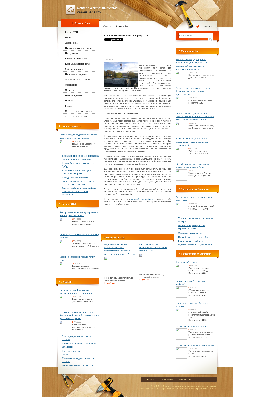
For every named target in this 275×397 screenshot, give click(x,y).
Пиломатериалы (73, 95)
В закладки (206, 26)
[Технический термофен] (181, 275)
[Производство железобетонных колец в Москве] (65, 250)
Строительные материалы (78, 111)
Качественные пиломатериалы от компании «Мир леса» (79, 172)
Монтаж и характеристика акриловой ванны (191, 227)
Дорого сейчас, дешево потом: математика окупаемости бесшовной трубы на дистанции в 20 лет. (119, 249)
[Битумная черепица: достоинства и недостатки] (181, 213)
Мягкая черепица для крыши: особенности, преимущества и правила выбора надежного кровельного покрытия (192, 64)
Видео (68, 37)
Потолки (69, 100)
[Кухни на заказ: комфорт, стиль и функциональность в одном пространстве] (181, 107)
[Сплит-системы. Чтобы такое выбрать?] (181, 297)
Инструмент (71, 53)
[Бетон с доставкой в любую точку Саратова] (65, 273)
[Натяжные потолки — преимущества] (181, 358)
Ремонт (69, 105)
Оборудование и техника (78, 79)
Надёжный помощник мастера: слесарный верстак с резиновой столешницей (192, 141)
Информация (185, 379)
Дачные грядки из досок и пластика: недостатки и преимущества (78, 136)
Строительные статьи (76, 116)
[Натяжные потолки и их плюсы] (181, 339)
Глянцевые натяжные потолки (77, 365)
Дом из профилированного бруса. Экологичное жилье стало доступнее (79, 191)
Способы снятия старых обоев (194, 236)
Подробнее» (110, 283)
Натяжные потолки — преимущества (73, 352)
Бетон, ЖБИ (71, 32)
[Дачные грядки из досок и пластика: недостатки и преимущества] (65, 150)
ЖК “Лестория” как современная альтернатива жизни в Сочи (153, 247)
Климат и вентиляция (76, 58)
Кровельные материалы (77, 63)
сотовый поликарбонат (142, 199)
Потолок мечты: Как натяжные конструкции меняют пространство (78, 291)
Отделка (69, 89)
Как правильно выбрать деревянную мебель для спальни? (195, 242)
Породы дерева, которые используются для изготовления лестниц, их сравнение (78, 181)
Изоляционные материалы (78, 47)
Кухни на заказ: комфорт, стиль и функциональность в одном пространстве (193, 91)
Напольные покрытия (76, 74)
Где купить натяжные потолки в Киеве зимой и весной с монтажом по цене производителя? (79, 315)
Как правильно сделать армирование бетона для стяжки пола (79, 214)
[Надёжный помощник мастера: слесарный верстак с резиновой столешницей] (181, 158)
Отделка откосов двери (190, 232)
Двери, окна (71, 42)
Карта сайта (122, 26)
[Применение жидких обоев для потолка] (181, 319)
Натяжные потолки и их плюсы (192, 326)
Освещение (71, 84)
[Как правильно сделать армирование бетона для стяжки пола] (65, 228)
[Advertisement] (129, 50)
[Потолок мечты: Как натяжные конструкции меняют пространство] (65, 306)
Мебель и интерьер (75, 68)
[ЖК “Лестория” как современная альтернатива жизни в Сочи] (155, 271)
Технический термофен (188, 261)
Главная (107, 26)
